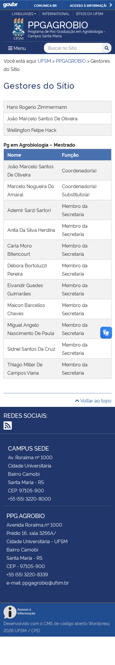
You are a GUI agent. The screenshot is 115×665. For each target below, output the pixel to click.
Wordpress (99, 623)
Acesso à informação (89, 5)
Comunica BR (45, 5)
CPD (35, 630)
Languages (22, 13)
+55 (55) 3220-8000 (29, 498)
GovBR (10, 5)
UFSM (21, 630)
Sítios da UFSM (89, 13)
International (56, 13)
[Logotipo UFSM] (18, 27)
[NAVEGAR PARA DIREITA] (110, 5)
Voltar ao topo (95, 400)
